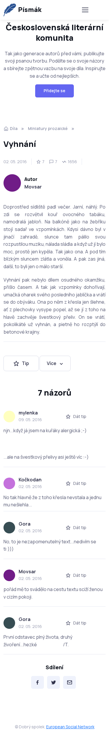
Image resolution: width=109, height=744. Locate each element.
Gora (25, 524)
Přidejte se (54, 90)
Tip (25, 363)
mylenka (28, 413)
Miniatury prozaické (48, 128)
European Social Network (70, 726)
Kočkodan (30, 479)
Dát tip (79, 416)
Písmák (30, 9)
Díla (13, 128)
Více (51, 363)
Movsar (33, 187)
